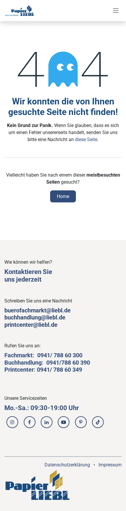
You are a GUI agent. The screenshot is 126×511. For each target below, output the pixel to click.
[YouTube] (64, 422)
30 (76, 355)
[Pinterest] (81, 422)
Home (63, 196)
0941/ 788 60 (55, 355)
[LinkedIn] (47, 422)
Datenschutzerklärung (67, 465)
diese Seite (86, 139)
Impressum (110, 465)
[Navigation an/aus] (116, 11)
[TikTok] (98, 422)
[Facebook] (30, 422)
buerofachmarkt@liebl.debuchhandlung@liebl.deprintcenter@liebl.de (37, 317)
